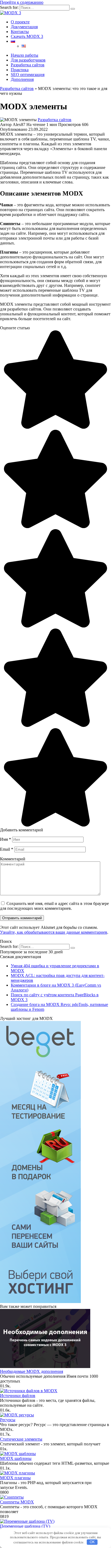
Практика (20, 69)
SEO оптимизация (27, 74)
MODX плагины (15, 1477)
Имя (5, 839)
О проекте (20, 22)
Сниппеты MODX (17, 1502)
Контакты (20, 31)
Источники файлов (17, 1395)
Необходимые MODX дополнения (31, 1371)
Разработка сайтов (27, 65)
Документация (24, 26)
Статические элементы (21, 1439)
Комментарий (12, 859)
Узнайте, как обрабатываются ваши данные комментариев (53, 932)
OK (92, 1542)
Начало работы (24, 55)
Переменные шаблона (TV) (25, 1526)
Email (6, 849)
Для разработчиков (28, 60)
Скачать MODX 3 (27, 36)
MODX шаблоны (16, 1458)
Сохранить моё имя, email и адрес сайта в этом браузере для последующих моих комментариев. (54, 906)
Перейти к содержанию (21, 2)
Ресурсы (7, 1419)
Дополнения (22, 79)
